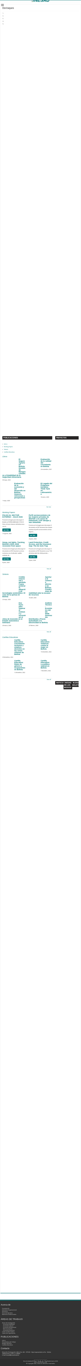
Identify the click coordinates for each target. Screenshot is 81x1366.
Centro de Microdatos (8, 1332)
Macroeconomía (16, 412)
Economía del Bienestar (18, 409)
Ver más (48, 507)
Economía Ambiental (17, 402)
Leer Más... (6, 530)
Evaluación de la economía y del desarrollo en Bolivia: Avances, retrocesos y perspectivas (19, 490)
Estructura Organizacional (9, 1310)
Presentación (5, 1308)
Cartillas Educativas (7, 1345)
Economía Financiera (17, 415)
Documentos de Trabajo (9, 1342)
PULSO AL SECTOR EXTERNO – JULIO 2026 (12, 516)
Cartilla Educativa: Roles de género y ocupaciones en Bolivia (19, 665)
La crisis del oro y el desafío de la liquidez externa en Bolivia (66, 854)
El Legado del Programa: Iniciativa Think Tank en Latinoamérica (46, 488)
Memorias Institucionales (9, 1314)
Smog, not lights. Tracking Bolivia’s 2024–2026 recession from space (13, 544)
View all (49, 569)
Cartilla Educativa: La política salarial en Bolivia (45, 664)
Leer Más (58, 905)
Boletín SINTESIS (7, 1343)
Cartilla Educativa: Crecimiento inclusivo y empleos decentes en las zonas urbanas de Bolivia (19, 647)
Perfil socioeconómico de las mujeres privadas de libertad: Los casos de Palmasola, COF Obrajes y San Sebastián (40, 518)
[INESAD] (40, 1)
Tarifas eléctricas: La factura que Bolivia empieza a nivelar (66, 1087)
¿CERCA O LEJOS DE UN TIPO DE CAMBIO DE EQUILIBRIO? (58, 1075)
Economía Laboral (17, 406)
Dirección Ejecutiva (7, 1313)
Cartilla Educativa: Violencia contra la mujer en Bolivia (45, 644)
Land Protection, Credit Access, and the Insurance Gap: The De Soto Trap (40, 544)
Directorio (5, 1311)
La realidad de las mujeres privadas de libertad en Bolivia (58, 848)
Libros (4, 1340)
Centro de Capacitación (8, 1333)
